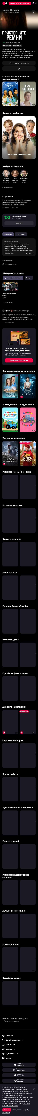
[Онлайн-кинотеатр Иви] (5, 3)
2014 (7, 42)
